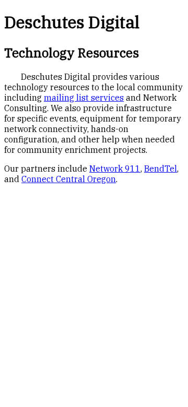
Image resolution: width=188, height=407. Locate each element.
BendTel (160, 168)
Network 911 (114, 168)
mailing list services (84, 97)
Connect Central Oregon (68, 179)
